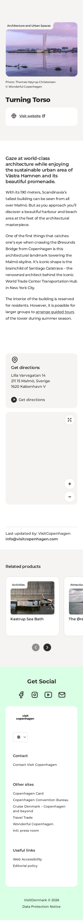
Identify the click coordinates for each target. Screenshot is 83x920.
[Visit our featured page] (48, 695)
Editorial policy (25, 866)
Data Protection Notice (41, 906)
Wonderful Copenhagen (33, 824)
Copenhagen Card (28, 793)
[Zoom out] (69, 496)
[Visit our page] (35, 695)
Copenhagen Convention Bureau (40, 800)
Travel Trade (23, 817)
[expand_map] (70, 420)
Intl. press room (26, 830)
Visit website (30, 116)
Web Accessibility (27, 859)
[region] (41, 458)
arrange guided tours (55, 312)
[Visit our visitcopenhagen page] (21, 695)
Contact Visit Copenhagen (35, 765)
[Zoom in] (69, 483)
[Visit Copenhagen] (25, 717)
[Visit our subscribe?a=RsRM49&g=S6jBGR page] (62, 695)
